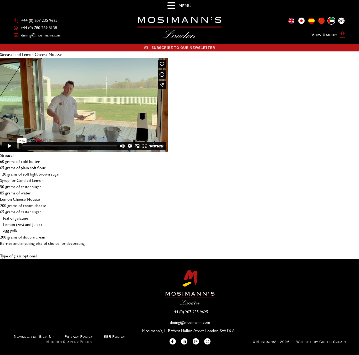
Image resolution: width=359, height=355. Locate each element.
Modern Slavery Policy (69, 342)
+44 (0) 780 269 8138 (38, 27)
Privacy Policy (78, 336)
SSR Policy (114, 336)
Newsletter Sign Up (34, 336)
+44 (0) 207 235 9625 (39, 20)
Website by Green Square (321, 342)
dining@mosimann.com (41, 35)
